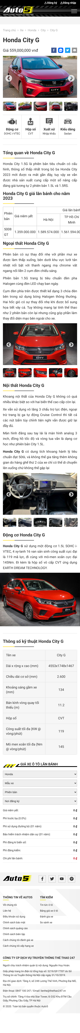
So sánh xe (46, 922)
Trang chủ (9, 30)
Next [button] (71, 79)
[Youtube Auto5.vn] (61, 879)
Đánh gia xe (46, 916)
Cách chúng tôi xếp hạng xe (18, 946)
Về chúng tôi (10, 905)
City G (53, 30)
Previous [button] (9, 79)
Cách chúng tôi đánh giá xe (18, 940)
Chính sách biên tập (14, 934)
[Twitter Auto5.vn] (52, 879)
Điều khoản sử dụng (14, 916)
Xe (21, 30)
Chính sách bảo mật (14, 922)
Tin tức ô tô (46, 905)
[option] (40, 79)
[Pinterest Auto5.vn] (71, 879)
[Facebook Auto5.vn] (42, 879)
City (43, 30)
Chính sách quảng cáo (15, 928)
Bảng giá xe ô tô (49, 910)
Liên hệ (7, 910)
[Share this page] (74, 50)
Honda (32, 30)
